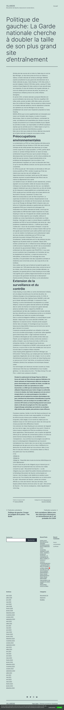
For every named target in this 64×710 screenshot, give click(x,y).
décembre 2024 (10, 638)
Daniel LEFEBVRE (19, 501)
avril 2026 (9, 604)
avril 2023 (9, 679)
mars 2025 (9, 632)
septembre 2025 (10, 619)
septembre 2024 (10, 645)
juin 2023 (8, 675)
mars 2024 (9, 658)
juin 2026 (8, 599)
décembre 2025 (10, 612)
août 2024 (9, 647)
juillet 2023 (9, 673)
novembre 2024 (10, 640)
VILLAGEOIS (10, 6)
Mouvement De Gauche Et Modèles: (44, 597)
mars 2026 (9, 606)
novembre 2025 (10, 615)
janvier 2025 (9, 636)
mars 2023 (9, 681)
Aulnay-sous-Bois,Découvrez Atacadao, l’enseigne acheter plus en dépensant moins (45, 544)
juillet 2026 (9, 597)
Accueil (55, 6)
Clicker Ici (16, 456)
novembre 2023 (10, 666)
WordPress (55, 703)
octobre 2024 (10, 642)
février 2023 (9, 683)
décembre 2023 (10, 664)
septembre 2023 (10, 670)
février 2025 (9, 634)
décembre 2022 (10, 688)
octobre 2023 (10, 668)
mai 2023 (8, 677)
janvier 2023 (9, 685)
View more (3, 708)
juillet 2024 (9, 649)
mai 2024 (8, 653)
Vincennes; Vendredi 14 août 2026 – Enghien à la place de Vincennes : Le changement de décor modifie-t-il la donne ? (44, 555)
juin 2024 (8, 651)
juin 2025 (8, 625)
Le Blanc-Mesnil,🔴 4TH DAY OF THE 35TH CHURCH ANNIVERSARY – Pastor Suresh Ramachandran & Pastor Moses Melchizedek (45, 573)
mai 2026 (8, 602)
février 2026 (9, 608)
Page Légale (35, 703)
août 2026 (9, 595)
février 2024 (9, 660)
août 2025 (9, 621)
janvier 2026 (9, 610)
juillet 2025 (9, 623)
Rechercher (9, 537)
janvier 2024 (9, 662)
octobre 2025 (10, 617)
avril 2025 (9, 630)
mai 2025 (8, 627)
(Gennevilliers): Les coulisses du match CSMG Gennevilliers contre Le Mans (45, 583)
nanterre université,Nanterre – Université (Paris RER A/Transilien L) (45, 564)
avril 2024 (9, 655)
